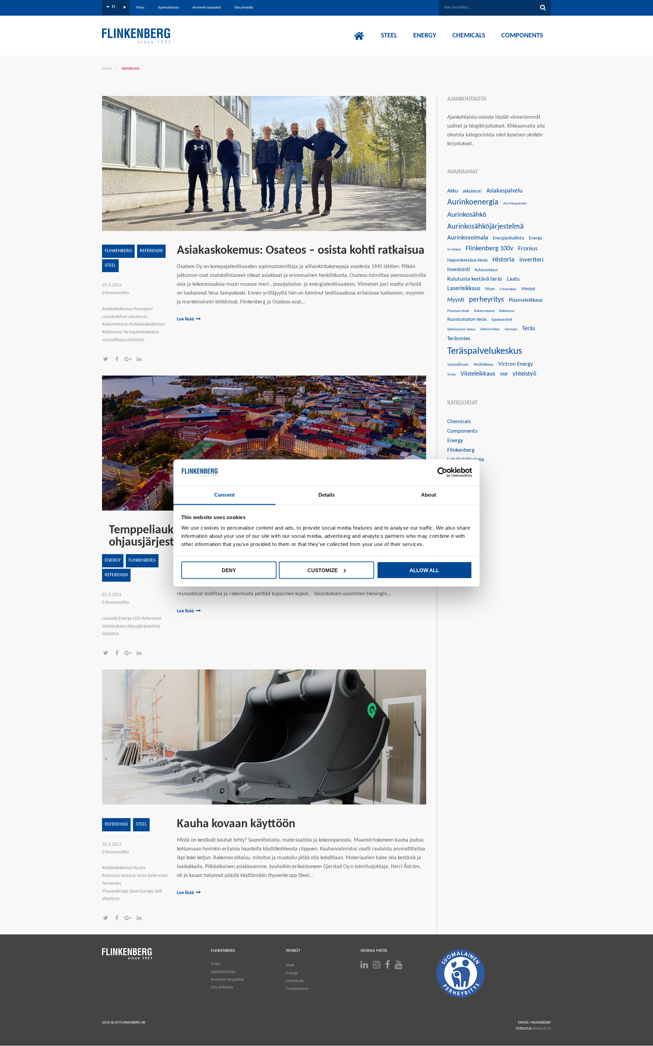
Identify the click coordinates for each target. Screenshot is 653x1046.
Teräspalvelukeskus (484, 351)
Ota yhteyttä (222, 987)
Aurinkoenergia (473, 202)
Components (462, 431)
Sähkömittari (490, 329)
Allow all (424, 570)
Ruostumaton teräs (467, 319)
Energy (113, 560)
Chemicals (459, 422)
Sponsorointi (501, 320)
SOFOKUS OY (541, 1029)
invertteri (531, 260)
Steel (110, 265)
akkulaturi (472, 191)
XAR (504, 374)
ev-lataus (454, 249)
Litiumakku (508, 289)
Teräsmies (458, 339)
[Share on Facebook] (118, 359)
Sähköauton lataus (461, 329)
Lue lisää (185, 319)
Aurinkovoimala (467, 238)
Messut (528, 289)
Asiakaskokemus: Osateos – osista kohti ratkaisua (300, 251)
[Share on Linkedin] (141, 359)
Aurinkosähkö (466, 214)
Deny (229, 570)
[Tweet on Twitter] (107, 359)
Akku (452, 191)
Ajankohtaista (223, 971)
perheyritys (486, 300)
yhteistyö (524, 374)
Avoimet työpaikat (227, 979)
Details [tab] (326, 495)
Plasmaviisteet (458, 311)
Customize (322, 570)
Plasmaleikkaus (525, 300)
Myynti (455, 300)
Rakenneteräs (484, 311)
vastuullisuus (458, 365)
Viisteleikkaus (478, 374)
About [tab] (428, 495)
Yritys (215, 964)
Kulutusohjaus (486, 270)
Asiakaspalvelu (504, 191)
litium (490, 289)
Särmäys (511, 329)
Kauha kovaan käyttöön (236, 824)
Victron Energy (515, 364)
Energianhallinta (508, 238)
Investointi (458, 269)
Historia (503, 259)
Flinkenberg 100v (489, 248)
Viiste (451, 375)
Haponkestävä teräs (467, 260)
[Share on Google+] (130, 359)
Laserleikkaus (463, 289)
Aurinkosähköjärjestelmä (485, 227)
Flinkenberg (118, 250)
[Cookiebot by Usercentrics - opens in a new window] (442, 472)
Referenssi (151, 250)
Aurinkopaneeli (515, 203)
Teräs (528, 329)
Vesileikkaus (483, 365)
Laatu (513, 279)
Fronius (527, 249)
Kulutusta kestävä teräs (474, 279)
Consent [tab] (224, 495)
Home (107, 69)
